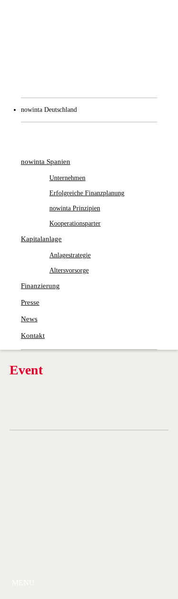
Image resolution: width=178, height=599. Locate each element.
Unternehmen (67, 178)
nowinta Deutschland (49, 109)
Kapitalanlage (41, 239)
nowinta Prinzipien (74, 208)
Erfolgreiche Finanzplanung (86, 193)
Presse (30, 302)
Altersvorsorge (69, 270)
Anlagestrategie (70, 255)
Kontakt (33, 335)
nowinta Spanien (45, 161)
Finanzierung (40, 286)
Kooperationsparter (75, 223)
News (29, 319)
